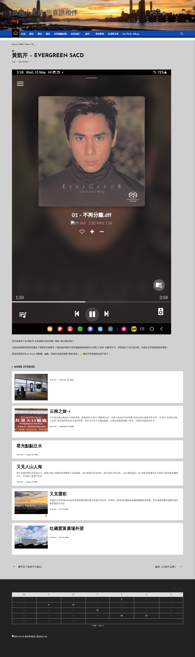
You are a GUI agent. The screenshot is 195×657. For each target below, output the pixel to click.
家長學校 (100, 34)
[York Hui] (29, 637)
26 (121, 616)
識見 (48, 34)
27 (146, 616)
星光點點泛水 (29, 445)
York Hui (53, 380)
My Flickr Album (131, 34)
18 (97, 610)
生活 (23, 34)
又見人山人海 (29, 466)
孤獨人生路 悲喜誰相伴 (45, 13)
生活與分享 (113, 34)
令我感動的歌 (60, 34)
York (13, 62)
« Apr (94, 626)
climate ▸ (157, 25)
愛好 (31, 34)
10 (73, 605)
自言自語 (75, 34)
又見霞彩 (58, 493)
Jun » (101, 626)
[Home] (15, 33)
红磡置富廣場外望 (67, 528)
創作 (87, 34)
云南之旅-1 (60, 411)
